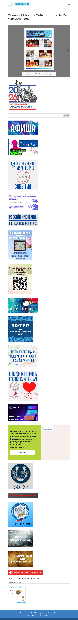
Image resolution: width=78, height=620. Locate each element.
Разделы (23, 613)
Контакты (43, 615)
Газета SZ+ (52, 613)
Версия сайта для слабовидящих (27, 572)
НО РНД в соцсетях (37, 613)
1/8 (28, 74)
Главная (14, 613)
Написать (22, 453)
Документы (32, 615)
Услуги (61, 613)
